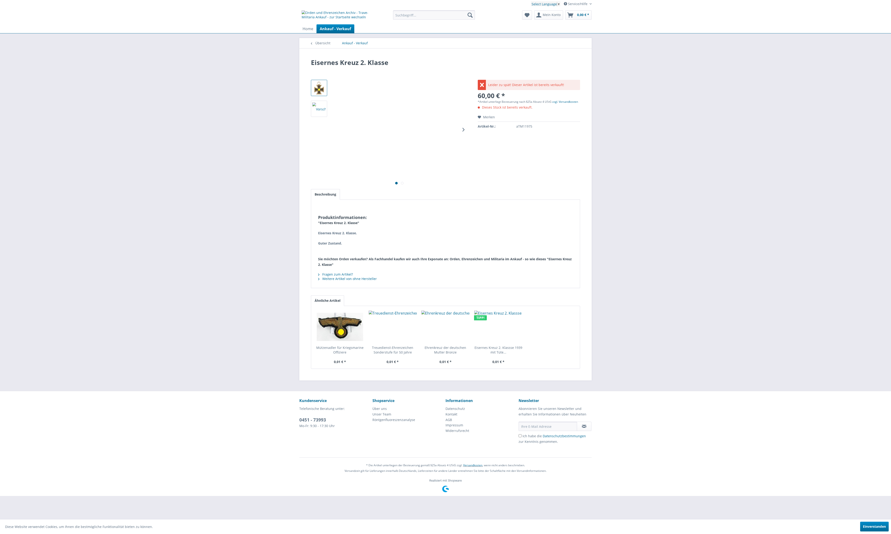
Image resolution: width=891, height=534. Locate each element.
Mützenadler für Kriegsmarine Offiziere (340, 349)
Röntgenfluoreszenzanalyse (393, 420)
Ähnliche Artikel (327, 300)
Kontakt (451, 414)
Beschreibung (325, 194)
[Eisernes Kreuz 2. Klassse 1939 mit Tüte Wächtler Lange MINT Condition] (498, 327)
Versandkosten (472, 465)
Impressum (454, 425)
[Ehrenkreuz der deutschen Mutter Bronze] (445, 327)
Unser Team (381, 414)
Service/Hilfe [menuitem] (577, 4)
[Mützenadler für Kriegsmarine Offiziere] (340, 327)
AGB (449, 420)
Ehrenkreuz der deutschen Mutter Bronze (445, 349)
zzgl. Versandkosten (565, 102)
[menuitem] (434, 15)
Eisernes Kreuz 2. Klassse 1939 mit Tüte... (498, 349)
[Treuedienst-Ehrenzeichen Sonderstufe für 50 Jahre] (393, 327)
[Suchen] (470, 15)
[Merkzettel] (527, 15)
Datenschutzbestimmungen (564, 436)
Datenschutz (455, 408)
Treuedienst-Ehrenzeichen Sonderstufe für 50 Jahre (392, 349)
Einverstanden (874, 526)
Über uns (379, 408)
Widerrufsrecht (457, 430)
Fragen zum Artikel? (337, 274)
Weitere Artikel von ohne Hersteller (349, 279)
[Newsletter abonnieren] (584, 426)
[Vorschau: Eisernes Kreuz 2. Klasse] (319, 88)
